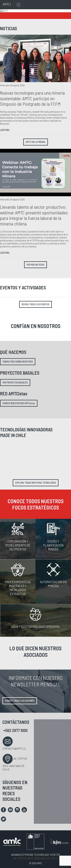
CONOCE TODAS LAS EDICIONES (20, 700)
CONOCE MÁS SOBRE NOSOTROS (17, 361)
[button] (5, 10)
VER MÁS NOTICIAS (35, 264)
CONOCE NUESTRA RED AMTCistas (18, 403)
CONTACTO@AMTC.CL (14, 748)
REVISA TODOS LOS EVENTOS (35, 304)
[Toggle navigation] (18, 4)
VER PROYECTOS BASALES (15, 382)
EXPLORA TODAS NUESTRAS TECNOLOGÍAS (35, 482)
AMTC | (7, 4)
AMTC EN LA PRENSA (35, 142)
